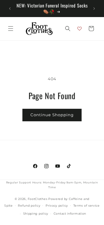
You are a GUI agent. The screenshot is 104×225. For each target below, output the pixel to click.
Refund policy (29, 205)
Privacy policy (57, 205)
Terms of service (86, 205)
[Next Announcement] (94, 8)
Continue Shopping (52, 114)
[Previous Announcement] (10, 8)
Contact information (70, 213)
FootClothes (37, 199)
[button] (11, 28)
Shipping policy (36, 213)
